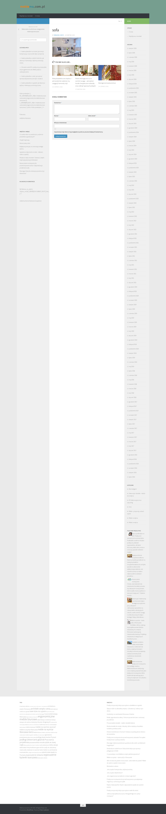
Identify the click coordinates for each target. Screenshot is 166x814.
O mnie (37, 16)
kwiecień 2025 (133, 115)
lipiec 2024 (132, 141)
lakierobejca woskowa (44, 720)
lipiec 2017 (132, 424)
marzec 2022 (132, 221)
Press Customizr (44, 810)
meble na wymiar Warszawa (29, 730)
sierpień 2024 (132, 137)
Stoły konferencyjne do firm (35, 747)
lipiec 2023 (132, 176)
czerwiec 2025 (133, 106)
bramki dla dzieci (50, 711)
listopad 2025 (133, 84)
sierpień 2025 (132, 97)
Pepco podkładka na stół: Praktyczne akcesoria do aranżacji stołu (135, 536)
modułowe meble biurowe (51, 732)
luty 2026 (131, 75)
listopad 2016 (133, 459)
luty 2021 (131, 278)
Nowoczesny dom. (25, 143)
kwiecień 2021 (133, 269)
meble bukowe (30, 727)
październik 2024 (134, 132)
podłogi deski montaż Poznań (46, 737)
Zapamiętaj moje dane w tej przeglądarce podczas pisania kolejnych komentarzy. (78, 132)
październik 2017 (134, 411)
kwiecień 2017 (133, 437)
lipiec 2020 (132, 309)
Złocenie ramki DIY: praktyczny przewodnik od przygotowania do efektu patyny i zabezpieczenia (33, 69)
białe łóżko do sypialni (38, 711)
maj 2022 (131, 212)
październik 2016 (134, 464)
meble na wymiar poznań (45, 727)
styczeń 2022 (132, 229)
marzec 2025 (132, 119)
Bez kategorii (133, 489)
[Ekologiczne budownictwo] (109, 72)
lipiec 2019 (132, 358)
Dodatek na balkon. (138, 642)
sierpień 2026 (132, 48)
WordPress (30, 810)
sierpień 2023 (132, 172)
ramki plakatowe (44, 745)
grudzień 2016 (133, 455)
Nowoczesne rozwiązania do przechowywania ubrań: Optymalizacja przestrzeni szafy (31, 165)
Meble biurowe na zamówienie (32, 724)
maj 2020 (131, 318)
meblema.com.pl (59, 35)
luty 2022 (131, 225)
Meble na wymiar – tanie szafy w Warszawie (119, 757)
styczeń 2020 (132, 335)
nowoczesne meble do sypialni (26, 735)
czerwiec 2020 (133, 313)
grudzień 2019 (133, 340)
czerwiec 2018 (133, 375)
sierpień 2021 (132, 252)
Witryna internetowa (60, 123)
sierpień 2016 (132, 472)
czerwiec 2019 (133, 362)
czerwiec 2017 (133, 428)
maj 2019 (131, 366)
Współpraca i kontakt (26, 16)
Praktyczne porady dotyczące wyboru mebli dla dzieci (122, 790)
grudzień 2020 (133, 287)
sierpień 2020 (132, 305)
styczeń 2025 (132, 123)
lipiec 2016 (132, 477)
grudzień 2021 (133, 234)
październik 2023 (134, 168)
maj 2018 (131, 380)
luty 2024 (131, 150)
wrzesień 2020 (133, 300)
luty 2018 (131, 393)
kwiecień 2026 (133, 66)
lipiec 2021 (132, 256)
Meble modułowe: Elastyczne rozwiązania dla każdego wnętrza (136, 664)
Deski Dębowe (30, 717)
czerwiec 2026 (133, 57)
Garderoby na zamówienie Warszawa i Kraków (120, 714)
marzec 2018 (132, 388)
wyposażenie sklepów (34, 755)
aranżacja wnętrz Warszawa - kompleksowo (38, 706)
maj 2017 (131, 433)
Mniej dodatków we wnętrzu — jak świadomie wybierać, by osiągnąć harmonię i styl (62, 80)
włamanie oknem (42, 758)
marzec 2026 (132, 70)
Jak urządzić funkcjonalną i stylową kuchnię (119, 769)
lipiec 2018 (132, 371)
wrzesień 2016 (133, 468)
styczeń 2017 (132, 450)
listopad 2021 (133, 238)
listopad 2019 (133, 344)
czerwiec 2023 (133, 181)
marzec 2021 (132, 274)
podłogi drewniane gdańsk (32, 739)
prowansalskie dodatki (37, 742)
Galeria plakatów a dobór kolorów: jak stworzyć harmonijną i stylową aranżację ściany (32, 60)
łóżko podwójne (36, 107)
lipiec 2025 (132, 101)
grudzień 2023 (133, 159)
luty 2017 (131, 446)
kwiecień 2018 (133, 384)
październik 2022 (134, 198)
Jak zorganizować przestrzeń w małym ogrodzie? (121, 776)
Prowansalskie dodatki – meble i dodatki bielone (121, 723)
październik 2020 (134, 296)
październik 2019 (134, 349)
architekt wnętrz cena (40, 708)
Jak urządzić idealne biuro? (115, 773)
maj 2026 (131, 62)
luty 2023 (131, 190)
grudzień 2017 (133, 402)
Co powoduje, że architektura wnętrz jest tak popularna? (123, 754)
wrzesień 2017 (133, 415)
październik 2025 (134, 88)
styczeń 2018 (132, 397)
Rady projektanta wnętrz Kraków (31, 745)
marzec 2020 (132, 327)
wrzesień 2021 (133, 247)
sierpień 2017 (132, 419)
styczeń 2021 (132, 282)
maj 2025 (131, 110)
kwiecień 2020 (133, 322)
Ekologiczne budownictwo (107, 83)
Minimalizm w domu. (113, 766)
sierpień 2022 (132, 203)
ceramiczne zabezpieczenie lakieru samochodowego (32, 714)
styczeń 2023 (132, 194)
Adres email (92, 116)
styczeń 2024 (132, 154)
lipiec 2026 (132, 53)
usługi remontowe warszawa (35, 752)
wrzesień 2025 (133, 92)
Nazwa (56, 116)
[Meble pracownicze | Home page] (33, 7)
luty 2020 (131, 331)
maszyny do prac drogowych (40, 722)
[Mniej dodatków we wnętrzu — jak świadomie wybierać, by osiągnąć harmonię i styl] (63, 70)
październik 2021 (134, 243)
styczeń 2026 (132, 79)
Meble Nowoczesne (39, 732)
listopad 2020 (133, 291)
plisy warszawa (31, 737)
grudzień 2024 (133, 128)
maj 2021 (131, 265)
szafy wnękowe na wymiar (31, 750)
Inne (130, 507)
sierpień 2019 (132, 353)
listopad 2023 (133, 163)
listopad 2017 (133, 406)
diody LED (35, 717)
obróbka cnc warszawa (39, 735)
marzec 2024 (132, 145)
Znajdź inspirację (24, 140)
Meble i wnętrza (133, 518)
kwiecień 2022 (133, 216)
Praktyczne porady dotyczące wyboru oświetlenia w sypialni (124, 705)
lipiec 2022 (132, 207)
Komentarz (58, 103)
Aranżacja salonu (24, 706)
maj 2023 (131, 185)
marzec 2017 (132, 441)
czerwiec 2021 (133, 260)
